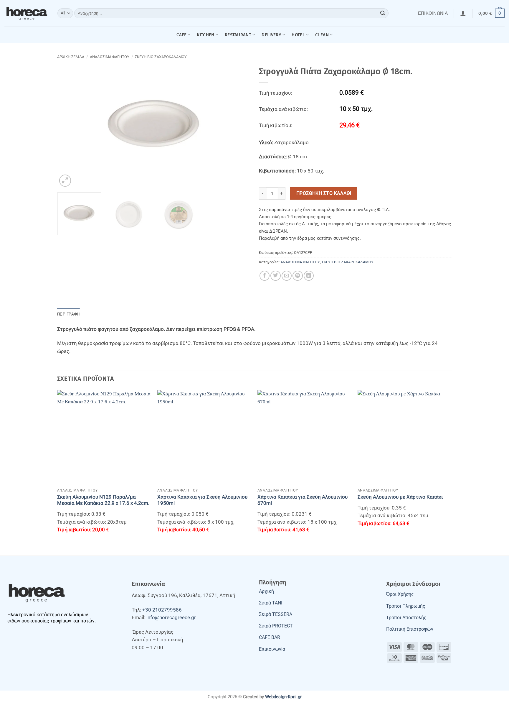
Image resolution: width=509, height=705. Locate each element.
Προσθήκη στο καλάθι (323, 193)
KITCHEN (205, 34)
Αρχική (266, 591)
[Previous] (68, 124)
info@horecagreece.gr (171, 617)
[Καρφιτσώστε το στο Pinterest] (297, 276)
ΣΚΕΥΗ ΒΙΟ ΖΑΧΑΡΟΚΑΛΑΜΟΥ (161, 57)
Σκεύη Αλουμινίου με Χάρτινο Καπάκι (400, 497)
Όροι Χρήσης (400, 594)
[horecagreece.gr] (26, 13)
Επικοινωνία (433, 13)
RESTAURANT (238, 34)
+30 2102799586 (162, 610)
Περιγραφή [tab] (68, 314)
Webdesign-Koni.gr (283, 696)
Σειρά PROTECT (276, 626)
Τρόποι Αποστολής (406, 617)
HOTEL (298, 34)
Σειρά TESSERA (275, 614)
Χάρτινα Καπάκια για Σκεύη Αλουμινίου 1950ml (202, 500)
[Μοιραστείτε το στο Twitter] (275, 276)
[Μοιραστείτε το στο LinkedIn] (309, 276)
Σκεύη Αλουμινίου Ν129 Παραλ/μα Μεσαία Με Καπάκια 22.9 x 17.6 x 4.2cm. (103, 500)
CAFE (181, 34)
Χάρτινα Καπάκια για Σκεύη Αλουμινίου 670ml (302, 500)
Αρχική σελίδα (70, 57)
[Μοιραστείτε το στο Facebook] (265, 276)
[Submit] (383, 13)
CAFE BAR (269, 637)
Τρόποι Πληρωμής (405, 606)
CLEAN (322, 34)
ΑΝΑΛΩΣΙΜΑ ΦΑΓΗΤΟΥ (109, 57)
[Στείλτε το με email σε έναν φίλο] (287, 276)
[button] (463, 13)
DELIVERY (271, 34)
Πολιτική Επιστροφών (409, 629)
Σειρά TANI (270, 603)
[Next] (239, 124)
